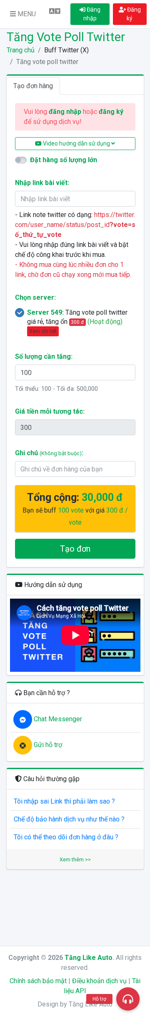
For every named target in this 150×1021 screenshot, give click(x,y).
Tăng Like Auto (88, 958)
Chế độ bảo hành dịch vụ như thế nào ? (69, 819)
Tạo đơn (75, 549)
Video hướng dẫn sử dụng (76, 143)
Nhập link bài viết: (42, 183)
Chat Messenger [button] (57, 719)
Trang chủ (21, 50)
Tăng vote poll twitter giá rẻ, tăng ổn (77, 321)
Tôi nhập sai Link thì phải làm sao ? (64, 801)
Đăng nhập (91, 14)
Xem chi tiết (43, 331)
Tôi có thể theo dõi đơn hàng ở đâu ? (66, 837)
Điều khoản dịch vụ (99, 981)
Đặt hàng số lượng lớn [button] (63, 160)
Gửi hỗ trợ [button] (47, 745)
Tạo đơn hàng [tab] (33, 86)
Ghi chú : (49, 453)
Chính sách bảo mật (38, 981)
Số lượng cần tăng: (43, 356)
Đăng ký (133, 14)
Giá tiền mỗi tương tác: (50, 411)
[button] (22, 14)
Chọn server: (35, 297)
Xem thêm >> (75, 859)
